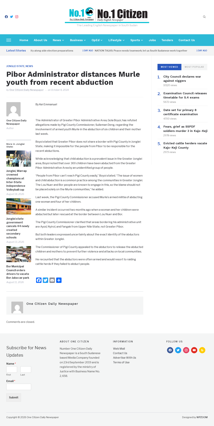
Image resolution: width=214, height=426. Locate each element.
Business (76, 40)
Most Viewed (169, 67)
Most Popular (194, 67)
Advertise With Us (124, 357)
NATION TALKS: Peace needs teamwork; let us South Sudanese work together (136, 50)
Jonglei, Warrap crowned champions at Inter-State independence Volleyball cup (16, 180)
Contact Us (187, 40)
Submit (13, 397)
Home (23, 40)
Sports (135, 40)
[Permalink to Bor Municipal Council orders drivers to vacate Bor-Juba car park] (18, 254)
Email (10, 381)
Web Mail (119, 348)
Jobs (152, 40)
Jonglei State (15, 66)
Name (11, 363)
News (57, 40)
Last (22, 374)
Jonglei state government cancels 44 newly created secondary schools (17, 228)
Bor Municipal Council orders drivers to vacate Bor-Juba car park (17, 272)
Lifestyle (115, 40)
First (8, 374)
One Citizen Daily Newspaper (26, 89)
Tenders (167, 40)
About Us (40, 40)
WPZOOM (202, 417)
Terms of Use (121, 362)
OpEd (95, 40)
